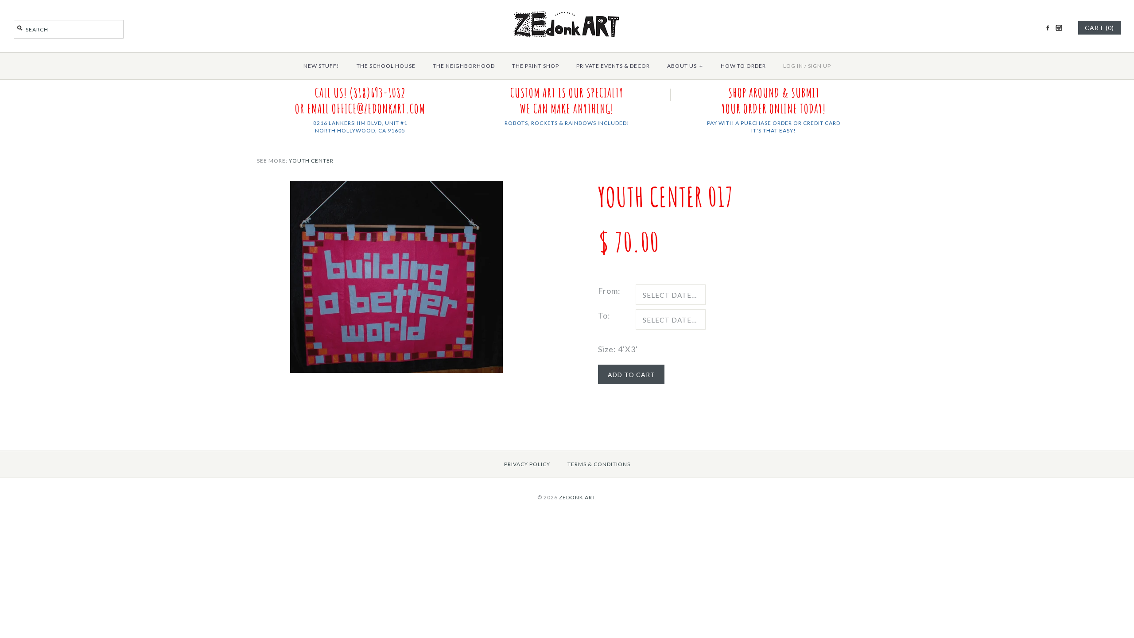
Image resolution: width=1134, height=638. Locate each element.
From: (609, 291)
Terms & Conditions (598, 464)
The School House (386, 65)
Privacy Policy (527, 464)
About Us (685, 65)
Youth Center (311, 160)
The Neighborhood (464, 65)
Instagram (1059, 28)
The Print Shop (535, 65)
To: (604, 315)
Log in (793, 65)
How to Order (743, 65)
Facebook (1047, 28)
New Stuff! (321, 65)
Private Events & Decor (613, 65)
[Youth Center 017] (396, 187)
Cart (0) (1099, 27)
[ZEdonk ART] (567, 11)
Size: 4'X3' (618, 349)
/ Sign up (817, 65)
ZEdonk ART (577, 497)
